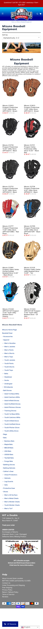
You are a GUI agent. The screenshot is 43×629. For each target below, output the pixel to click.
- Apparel (5, 340)
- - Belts (5, 373)
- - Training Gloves (9, 411)
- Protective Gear (8, 488)
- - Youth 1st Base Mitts (11, 414)
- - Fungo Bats (7, 461)
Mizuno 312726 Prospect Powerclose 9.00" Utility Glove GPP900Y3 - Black (31, 189)
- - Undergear (7, 384)
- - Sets (5, 485)
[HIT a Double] (21, 14)
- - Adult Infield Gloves (10, 400)
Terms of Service (8, 594)
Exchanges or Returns (10, 532)
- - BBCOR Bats (7, 448)
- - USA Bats (6, 451)
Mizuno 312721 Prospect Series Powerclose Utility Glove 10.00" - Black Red (31, 148)
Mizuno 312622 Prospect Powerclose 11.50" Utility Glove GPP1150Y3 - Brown (10, 108)
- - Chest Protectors (9, 475)
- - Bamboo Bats (8, 441)
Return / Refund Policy (10, 592)
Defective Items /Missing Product (14, 536)
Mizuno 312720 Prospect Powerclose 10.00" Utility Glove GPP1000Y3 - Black (10, 147)
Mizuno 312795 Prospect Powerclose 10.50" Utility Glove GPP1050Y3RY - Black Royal (32, 229)
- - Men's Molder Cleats (11, 502)
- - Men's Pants (8, 350)
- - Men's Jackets (8, 346)
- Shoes (5, 491)
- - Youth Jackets (8, 360)
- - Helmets (6, 478)
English (27, 627)
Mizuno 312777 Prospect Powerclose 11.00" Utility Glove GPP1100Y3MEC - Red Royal (11, 229)
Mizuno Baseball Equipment (24, 22)
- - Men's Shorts (8, 353)
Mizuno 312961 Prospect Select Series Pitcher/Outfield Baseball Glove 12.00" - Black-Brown (11, 271)
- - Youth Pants (8, 363)
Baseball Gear (7, 333)
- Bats (4, 438)
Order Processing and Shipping (13, 585)
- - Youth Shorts (8, 367)
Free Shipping (7, 587)
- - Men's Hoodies (9, 343)
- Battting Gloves (8, 464)
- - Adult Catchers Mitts (11, 397)
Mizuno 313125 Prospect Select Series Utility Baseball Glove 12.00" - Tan (32, 270)
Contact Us (6, 583)
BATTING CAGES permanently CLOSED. (16, 581)
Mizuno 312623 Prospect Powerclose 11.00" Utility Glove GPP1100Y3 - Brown (31, 108)
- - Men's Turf (7, 508)
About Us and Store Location (12, 578)
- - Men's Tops (7, 357)
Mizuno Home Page (9, 330)
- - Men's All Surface (9, 495)
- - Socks (5, 380)
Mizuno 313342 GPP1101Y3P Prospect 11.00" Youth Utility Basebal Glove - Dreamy (11, 312)
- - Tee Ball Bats (8, 458)
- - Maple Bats (7, 444)
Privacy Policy (7, 590)
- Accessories (7, 336)
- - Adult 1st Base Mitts (10, 394)
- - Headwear (7, 377)
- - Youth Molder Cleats (11, 505)
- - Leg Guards (7, 481)
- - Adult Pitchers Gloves (11, 407)
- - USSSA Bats (7, 454)
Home (13, 22)
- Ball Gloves (7, 390)
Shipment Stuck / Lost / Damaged (14, 534)
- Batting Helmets (8, 468)
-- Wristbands (7, 387)
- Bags (4, 434)
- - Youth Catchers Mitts (11, 417)
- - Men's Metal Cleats (10, 498)
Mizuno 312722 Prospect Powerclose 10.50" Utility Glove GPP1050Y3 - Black (10, 189)
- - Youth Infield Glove (10, 421)
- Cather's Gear (8, 471)
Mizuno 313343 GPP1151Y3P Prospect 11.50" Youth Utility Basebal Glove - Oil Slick (32, 312)
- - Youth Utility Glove (10, 431)
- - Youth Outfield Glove (11, 424)
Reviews (5, 597)
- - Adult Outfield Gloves (11, 404)
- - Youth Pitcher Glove (10, 427)
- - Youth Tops (7, 370)
